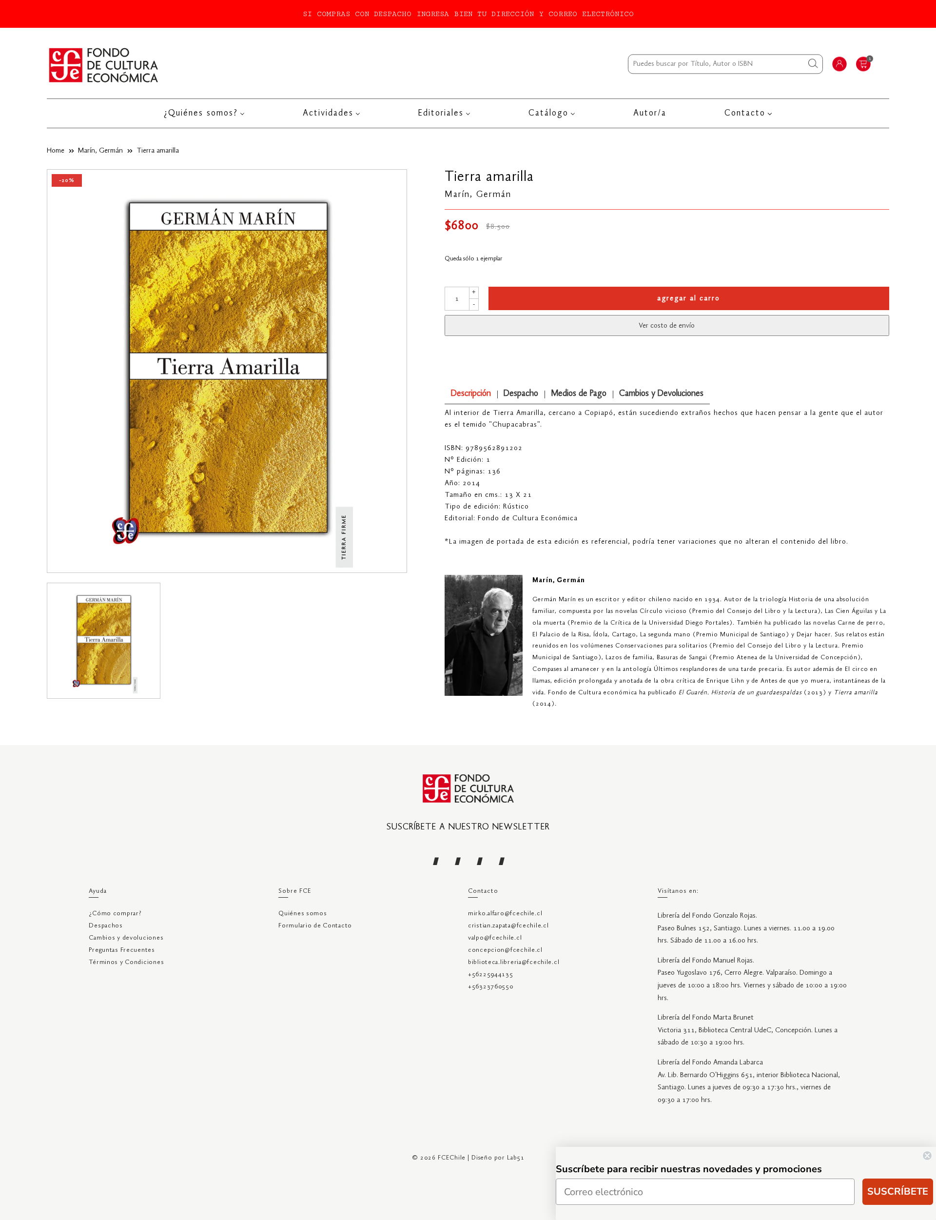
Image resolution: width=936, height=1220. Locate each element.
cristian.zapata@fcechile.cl (508, 925)
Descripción (471, 393)
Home (55, 151)
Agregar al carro (688, 298)
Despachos (105, 925)
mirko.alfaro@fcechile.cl (505, 913)
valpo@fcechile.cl (495, 938)
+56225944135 (490, 974)
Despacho (521, 393)
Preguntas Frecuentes (122, 950)
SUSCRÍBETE (897, 1191)
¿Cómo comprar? (115, 913)
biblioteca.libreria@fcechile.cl (513, 962)
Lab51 (516, 1157)
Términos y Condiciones (126, 962)
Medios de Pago (578, 393)
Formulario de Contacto (315, 925)
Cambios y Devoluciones (661, 393)
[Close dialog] (927, 1156)
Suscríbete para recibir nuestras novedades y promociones (689, 1169)
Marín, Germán (100, 151)
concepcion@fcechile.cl (505, 950)
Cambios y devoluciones (126, 938)
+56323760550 (490, 986)
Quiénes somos (302, 913)
